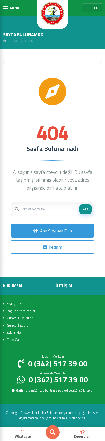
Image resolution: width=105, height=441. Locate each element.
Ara (85, 209)
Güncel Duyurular (20, 318)
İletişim (55, 247)
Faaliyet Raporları (20, 303)
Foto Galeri (15, 339)
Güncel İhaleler (18, 325)
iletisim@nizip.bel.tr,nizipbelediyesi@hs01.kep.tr (52, 390)
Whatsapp (23, 436)
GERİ (95, 8)
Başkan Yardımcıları (21, 310)
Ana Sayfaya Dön (56, 230)
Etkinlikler (14, 332)
